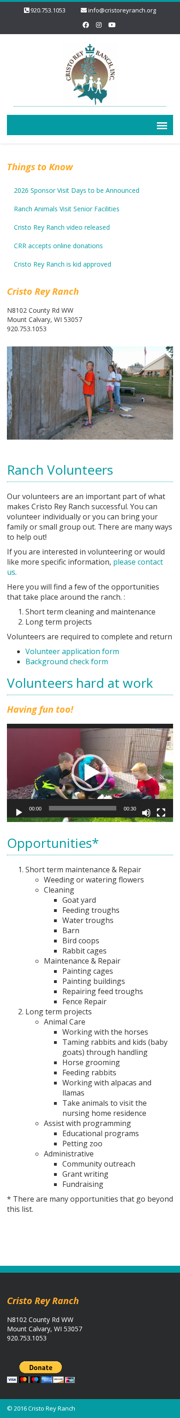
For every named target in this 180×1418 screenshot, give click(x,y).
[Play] (19, 812)
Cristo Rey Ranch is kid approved (62, 264)
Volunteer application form (72, 651)
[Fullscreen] (161, 812)
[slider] (82, 808)
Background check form (66, 661)
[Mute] (146, 812)
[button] (90, 772)
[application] (90, 770)
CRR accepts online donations (58, 245)
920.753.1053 (48, 10)
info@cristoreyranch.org (122, 10)
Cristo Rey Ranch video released (62, 227)
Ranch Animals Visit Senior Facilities (67, 208)
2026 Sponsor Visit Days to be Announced (76, 190)
